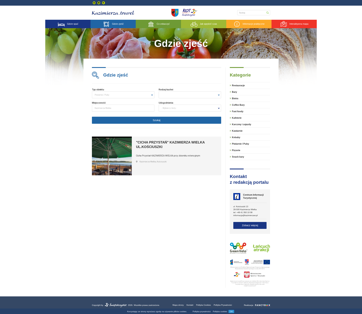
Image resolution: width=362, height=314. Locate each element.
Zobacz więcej (250, 225)
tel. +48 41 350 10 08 (242, 212)
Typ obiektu (98, 89)
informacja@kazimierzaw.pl (245, 215)
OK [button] (231, 311)
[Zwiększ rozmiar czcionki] (94, 2)
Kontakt (190, 305)
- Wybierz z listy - (169, 108)
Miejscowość (99, 102)
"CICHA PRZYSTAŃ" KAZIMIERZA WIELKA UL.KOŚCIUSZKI (170, 144)
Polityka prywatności (202, 311)
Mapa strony (178, 305)
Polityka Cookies (203, 305)
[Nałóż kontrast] (103, 2)
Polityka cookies (220, 311)
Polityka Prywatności (223, 305)
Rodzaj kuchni (166, 89)
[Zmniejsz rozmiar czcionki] (98, 2)
